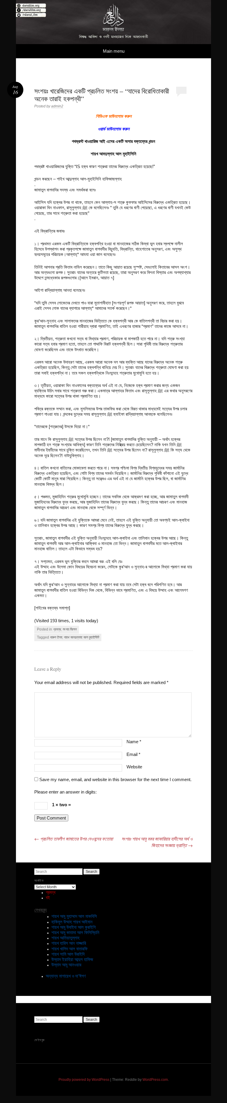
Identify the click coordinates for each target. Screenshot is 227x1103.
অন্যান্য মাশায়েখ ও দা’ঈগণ (66, 975)
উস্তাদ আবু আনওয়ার (66, 964)
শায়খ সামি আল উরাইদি (68, 954)
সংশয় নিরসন (69, 629)
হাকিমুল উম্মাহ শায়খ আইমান (72, 921)
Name (134, 741)
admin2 (57, 106)
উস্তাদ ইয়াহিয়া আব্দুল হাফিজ (72, 959)
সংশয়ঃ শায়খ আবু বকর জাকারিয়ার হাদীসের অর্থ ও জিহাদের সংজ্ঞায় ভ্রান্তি (157, 842)
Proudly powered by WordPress (84, 1080)
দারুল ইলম (56, 637)
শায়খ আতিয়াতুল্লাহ (65, 937)
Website (134, 766)
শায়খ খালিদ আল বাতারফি (69, 948)
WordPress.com (155, 1080)
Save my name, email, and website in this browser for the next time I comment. (115, 779)
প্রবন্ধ (57, 629)
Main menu (113, 51)
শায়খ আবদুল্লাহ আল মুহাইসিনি (81, 637)
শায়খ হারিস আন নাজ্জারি (68, 943)
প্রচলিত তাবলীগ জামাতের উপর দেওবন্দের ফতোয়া (73, 839)
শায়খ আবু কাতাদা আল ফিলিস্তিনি (75, 932)
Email (133, 754)
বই (48, 897)
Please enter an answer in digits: (65, 791)
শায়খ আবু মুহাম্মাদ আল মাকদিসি (74, 916)
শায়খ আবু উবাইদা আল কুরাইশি (73, 927)
